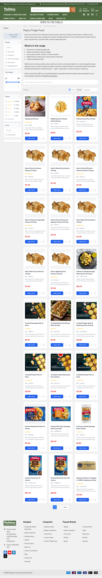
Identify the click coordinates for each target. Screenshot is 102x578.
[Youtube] (88, 14)
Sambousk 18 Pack (31, 119)
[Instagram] (92, 14)
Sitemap (27, 561)
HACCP (64, 15)
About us (22, 18)
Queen (66, 541)
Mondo (66, 537)
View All (85, 541)
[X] (96, 14)
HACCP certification (50, 76)
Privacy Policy (9, 18)
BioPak (84, 537)
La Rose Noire (87, 527)
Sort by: (79, 90)
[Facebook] (84, 14)
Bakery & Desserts (50, 530)
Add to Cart (31, 138)
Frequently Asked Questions (15, 15)
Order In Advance (69, 530)
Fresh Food (48, 534)
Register (86, 11)
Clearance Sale (49, 527)
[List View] (73, 89)
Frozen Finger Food (50, 541)
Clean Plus (85, 534)
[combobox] (53, 9)
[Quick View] (43, 138)
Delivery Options (37, 15)
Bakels (66, 527)
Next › (66, 507)
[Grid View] (69, 89)
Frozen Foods (48, 537)
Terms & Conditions (37, 18)
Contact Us (60, 18)
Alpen (84, 530)
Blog (51, 18)
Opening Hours (53, 15)
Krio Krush (67, 534)
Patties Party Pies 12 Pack (85, 119)
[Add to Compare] (40, 138)
